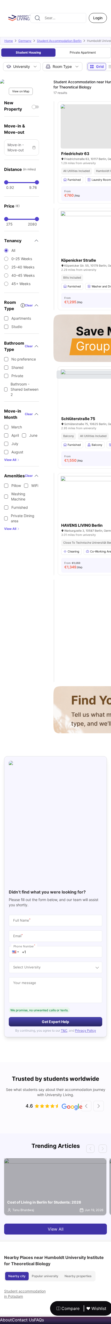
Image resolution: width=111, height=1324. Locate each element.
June (33, 435)
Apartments (21, 318)
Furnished (19, 507)
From (72, 193)
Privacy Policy (85, 1030)
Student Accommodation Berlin (59, 41)
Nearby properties (78, 1276)
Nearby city (17, 1276)
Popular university (45, 1276)
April (15, 435)
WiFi (34, 485)
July (14, 443)
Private (17, 376)
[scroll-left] (86, 1106)
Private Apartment (83, 52)
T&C (64, 1030)
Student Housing (28, 52)
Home (8, 41)
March (16, 427)
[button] (15, 951)
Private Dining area (22, 518)
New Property (13, 106)
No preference (23, 359)
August (17, 452)
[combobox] (58, 18)
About (6, 1319)
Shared (17, 367)
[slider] (6, 182)
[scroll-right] (98, 1106)
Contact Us (23, 1319)
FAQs (39, 1319)
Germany (24, 41)
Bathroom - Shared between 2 (24, 389)
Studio (16, 326)
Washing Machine (18, 496)
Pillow (16, 485)
